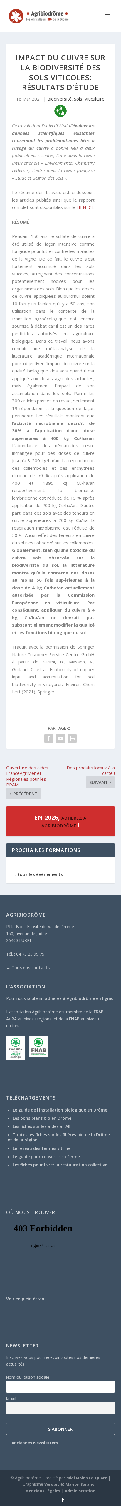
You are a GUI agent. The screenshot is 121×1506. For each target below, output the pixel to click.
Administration (80, 1490)
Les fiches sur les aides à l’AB (42, 1126)
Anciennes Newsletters (34, 1443)
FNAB (74, 1019)
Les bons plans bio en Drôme (42, 1118)
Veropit (51, 1484)
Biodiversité (59, 99)
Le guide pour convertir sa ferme (46, 1156)
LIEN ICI (84, 207)
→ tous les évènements (37, 874)
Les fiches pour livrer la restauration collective (60, 1165)
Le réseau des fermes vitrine (41, 1148)
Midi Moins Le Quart (86, 1478)
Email (11, 1398)
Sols (78, 99)
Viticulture (95, 99)
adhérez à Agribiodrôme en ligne (78, 998)
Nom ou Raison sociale (27, 1377)
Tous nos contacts (30, 967)
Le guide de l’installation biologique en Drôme (60, 1110)
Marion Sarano (80, 1484)
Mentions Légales (42, 1490)
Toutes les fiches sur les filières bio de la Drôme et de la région (59, 1137)
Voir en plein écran (25, 1298)
